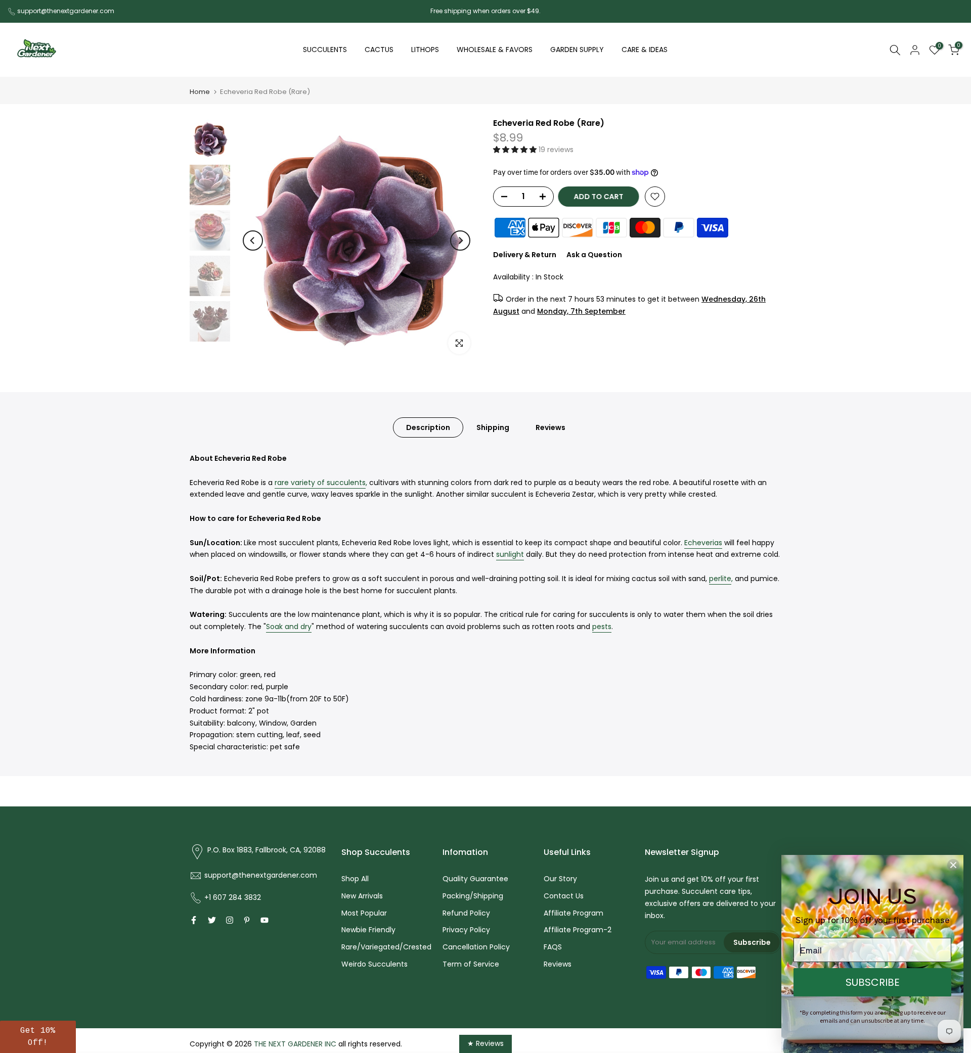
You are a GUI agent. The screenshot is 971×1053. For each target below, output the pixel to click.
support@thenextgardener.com (65, 11)
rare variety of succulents (320, 482)
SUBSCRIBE (873, 982)
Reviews (550, 427)
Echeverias (703, 543)
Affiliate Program (573, 913)
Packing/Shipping (473, 896)
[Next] (460, 240)
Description (428, 427)
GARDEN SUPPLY (577, 49)
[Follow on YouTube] (264, 920)
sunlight (510, 554)
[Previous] (253, 240)
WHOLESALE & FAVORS (495, 49)
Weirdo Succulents (374, 964)
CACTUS (379, 49)
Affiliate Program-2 (577, 930)
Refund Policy (466, 913)
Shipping (492, 427)
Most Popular (364, 913)
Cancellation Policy (476, 947)
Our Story (560, 879)
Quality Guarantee (475, 879)
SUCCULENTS (325, 49)
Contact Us (564, 896)
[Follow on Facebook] (194, 920)
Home (200, 92)
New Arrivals (362, 896)
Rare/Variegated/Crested (386, 947)
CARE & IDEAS (645, 49)
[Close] (953, 865)
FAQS (553, 947)
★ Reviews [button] (485, 1043)
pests (601, 626)
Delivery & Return (524, 255)
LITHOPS (425, 49)
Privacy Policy (466, 930)
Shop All (355, 879)
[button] (516, 150)
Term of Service (471, 964)
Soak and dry (289, 626)
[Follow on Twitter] (212, 920)
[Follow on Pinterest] (246, 920)
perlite (720, 578)
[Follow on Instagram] (229, 920)
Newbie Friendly (368, 930)
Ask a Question (594, 255)
